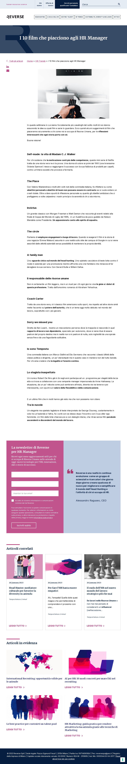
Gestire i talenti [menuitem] (67, 17)
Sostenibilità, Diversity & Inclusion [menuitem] (98, 17)
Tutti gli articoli (16, 61)
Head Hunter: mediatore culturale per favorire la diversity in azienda (22, 590)
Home (30, 61)
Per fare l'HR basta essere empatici (62, 589)
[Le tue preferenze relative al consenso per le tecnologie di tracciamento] (122, 759)
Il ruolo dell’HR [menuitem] (53, 17)
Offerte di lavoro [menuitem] (49, 4)
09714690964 (84, 753)
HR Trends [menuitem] (79, 17)
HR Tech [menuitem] (117, 17)
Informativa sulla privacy (43, 518)
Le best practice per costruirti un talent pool (31, 723)
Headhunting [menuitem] (40, 17)
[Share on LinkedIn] (7, 66)
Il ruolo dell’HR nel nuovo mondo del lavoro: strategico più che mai (101, 590)
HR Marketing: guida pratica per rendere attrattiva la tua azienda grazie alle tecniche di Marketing (91, 726)
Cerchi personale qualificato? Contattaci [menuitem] (69, 4)
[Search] (119, 4)
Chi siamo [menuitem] (39, 4)
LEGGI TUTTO (16, 625)
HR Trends (40, 61)
